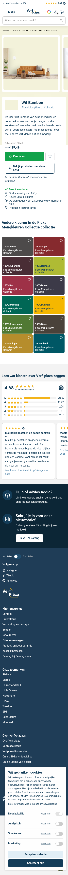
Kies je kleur (49, 11)
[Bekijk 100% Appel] (49, 246)
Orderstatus (9, 619)
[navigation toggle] (5, 11)
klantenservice (30, 501)
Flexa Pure (8, 695)
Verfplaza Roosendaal (15, 751)
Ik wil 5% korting (29, 538)
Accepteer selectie (35, 854)
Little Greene (9, 690)
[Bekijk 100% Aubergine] (17, 266)
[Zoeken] (61, 21)
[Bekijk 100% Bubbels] (49, 305)
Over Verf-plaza (11, 740)
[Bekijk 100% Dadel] (49, 324)
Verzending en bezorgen (16, 624)
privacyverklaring (48, 804)
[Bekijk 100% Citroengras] (17, 324)
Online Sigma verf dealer (16, 761)
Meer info (46, 813)
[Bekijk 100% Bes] (17, 285)
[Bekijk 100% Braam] (49, 285)
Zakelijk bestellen (12, 651)
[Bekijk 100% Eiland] (49, 343)
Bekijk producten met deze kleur (29, 168)
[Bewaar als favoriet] (49, 156)
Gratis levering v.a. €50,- (16, 3)
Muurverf (7, 722)
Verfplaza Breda (11, 746)
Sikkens (7, 674)
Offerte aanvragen (13, 640)
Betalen (6, 629)
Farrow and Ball (11, 685)
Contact (7, 613)
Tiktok (10, 575)
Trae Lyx (7, 706)
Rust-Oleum (9, 717)
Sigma (6, 679)
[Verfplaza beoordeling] (34, 388)
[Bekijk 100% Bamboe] (49, 266)
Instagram (12, 570)
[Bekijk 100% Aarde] (17, 246)
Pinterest (11, 580)
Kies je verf (19, 156)
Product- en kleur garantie (17, 645)
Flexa (5, 701)
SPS (4, 711)
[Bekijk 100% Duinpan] (17, 343)
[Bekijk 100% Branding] (17, 305)
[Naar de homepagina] (33, 11)
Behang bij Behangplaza (16, 656)
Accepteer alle (35, 863)
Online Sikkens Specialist (17, 756)
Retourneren (9, 635)
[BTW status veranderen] (17, 556)
